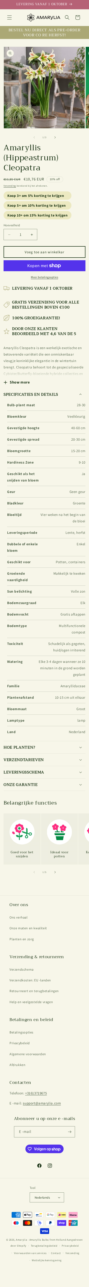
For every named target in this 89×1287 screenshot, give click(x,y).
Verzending (10, 185)
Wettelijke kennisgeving (46, 1260)
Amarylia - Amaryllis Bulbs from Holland (41, 1239)
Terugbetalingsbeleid (44, 1245)
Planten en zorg (21, 939)
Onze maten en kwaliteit (28, 928)
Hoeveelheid (12, 225)
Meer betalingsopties (44, 277)
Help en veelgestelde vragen (31, 1002)
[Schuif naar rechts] (55, 137)
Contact (56, 1253)
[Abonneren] (69, 1131)
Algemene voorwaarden (27, 1054)
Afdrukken (17, 1065)
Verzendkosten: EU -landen (30, 980)
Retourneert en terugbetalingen (34, 991)
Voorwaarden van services (30, 1253)
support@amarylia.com (42, 1103)
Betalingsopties (21, 1032)
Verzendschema (21, 969)
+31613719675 (36, 1093)
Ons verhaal (18, 917)
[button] (9, 17)
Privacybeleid (19, 1043)
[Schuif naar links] (34, 137)
